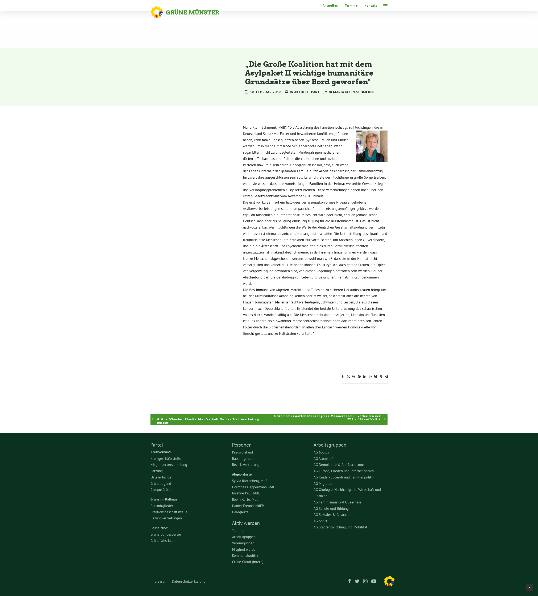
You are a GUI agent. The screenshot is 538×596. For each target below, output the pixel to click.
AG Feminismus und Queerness (337, 502)
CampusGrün (160, 489)
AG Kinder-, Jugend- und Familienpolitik (344, 477)
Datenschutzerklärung (188, 581)
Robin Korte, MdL (245, 499)
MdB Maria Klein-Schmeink (349, 92)
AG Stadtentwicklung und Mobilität (340, 527)
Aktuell (301, 92)
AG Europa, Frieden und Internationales (344, 471)
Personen (242, 445)
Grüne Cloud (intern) (247, 561)
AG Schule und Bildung (331, 508)
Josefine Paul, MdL (246, 493)
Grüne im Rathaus (163, 499)
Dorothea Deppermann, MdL (253, 487)
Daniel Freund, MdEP (248, 505)
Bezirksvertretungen (166, 518)
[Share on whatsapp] (370, 376)
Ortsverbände (160, 477)
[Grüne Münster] (190, 12)
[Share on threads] (353, 376)
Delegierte (240, 512)
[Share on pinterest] (359, 376)
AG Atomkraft (324, 458)
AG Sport (320, 521)
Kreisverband (160, 452)
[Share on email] (386, 376)
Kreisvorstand (242, 452)
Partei (317, 92)
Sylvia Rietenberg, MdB (250, 480)
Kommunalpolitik (245, 555)
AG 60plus (321, 452)
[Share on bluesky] (375, 376)
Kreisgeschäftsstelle (165, 458)
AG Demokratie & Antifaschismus (339, 464)
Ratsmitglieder (161, 505)
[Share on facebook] (342, 376)
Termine (351, 5)
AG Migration (324, 483)
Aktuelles (330, 5)
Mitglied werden (244, 549)
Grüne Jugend (160, 483)
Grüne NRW (159, 528)
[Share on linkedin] (364, 376)
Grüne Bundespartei (165, 534)
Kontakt (370, 5)
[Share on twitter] (348, 376)
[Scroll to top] (529, 586)
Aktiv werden (246, 523)
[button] (385, 5)
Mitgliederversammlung (168, 464)
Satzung (156, 471)
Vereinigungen (243, 543)
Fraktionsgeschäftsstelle (168, 512)
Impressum (158, 581)
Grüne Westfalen (162, 540)
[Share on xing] (381, 376)
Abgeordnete (242, 474)
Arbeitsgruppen (244, 537)
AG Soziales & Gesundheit (334, 514)
